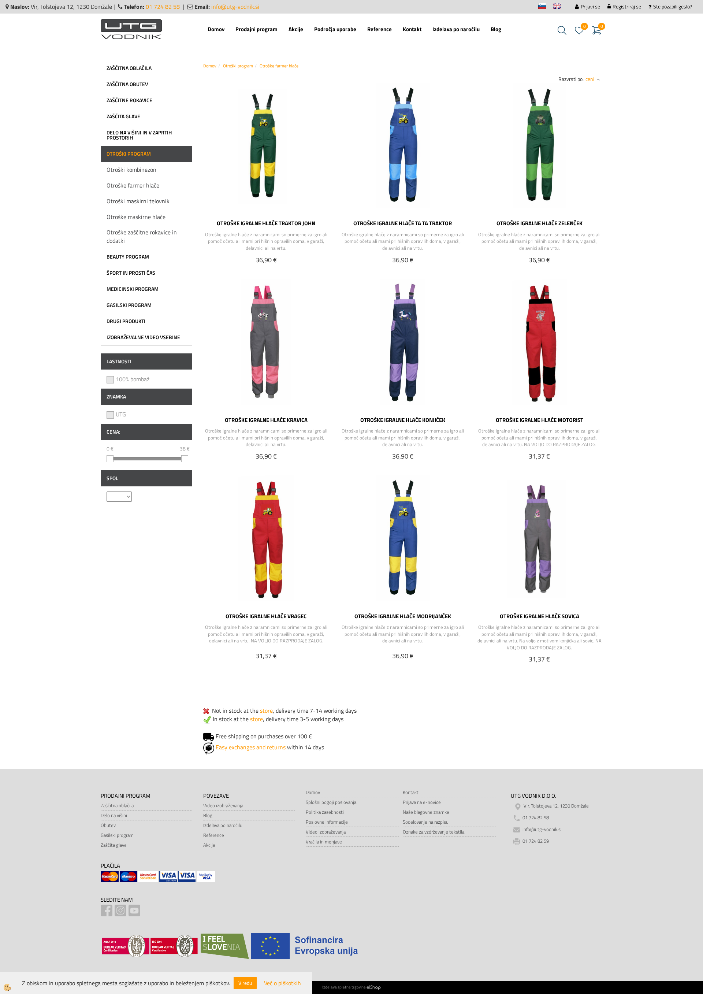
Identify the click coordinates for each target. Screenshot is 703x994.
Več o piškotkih (282, 983)
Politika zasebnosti (325, 812)
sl (545, 7)
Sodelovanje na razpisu (426, 822)
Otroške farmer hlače (133, 185)
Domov (216, 29)
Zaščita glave (114, 845)
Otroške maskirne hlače (136, 216)
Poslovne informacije (327, 822)
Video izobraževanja (223, 805)
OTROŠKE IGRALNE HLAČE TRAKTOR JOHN (266, 223)
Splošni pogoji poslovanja (331, 802)
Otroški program (238, 65)
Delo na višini (114, 815)
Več (266, 145)
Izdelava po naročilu (456, 29)
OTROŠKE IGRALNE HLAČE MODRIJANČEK (402, 616)
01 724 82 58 (163, 6)
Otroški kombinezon (131, 169)
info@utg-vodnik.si (235, 6)
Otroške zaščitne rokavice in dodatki (142, 236)
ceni (589, 79)
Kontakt (412, 29)
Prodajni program (256, 29)
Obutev (108, 825)
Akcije (296, 29)
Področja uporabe (335, 29)
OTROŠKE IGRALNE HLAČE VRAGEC (266, 616)
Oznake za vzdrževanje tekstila (433, 831)
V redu (245, 983)
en (560, 7)
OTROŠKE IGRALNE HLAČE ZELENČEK (539, 223)
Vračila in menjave (324, 841)
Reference (379, 29)
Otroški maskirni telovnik (138, 201)
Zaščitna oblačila (117, 805)
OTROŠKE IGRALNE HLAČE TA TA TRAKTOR (402, 223)
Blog (496, 29)
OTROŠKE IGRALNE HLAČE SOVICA (539, 616)
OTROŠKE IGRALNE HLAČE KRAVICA (266, 420)
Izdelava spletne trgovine (344, 987)
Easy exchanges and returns (251, 747)
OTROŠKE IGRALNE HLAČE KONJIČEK (402, 420)
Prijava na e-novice (422, 802)
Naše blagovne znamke (426, 812)
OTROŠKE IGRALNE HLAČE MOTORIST (539, 420)
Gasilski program (117, 835)
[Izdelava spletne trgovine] (374, 987)
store (266, 710)
